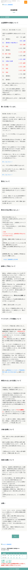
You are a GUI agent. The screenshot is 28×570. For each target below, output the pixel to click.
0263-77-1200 (6, 549)
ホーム (2, 17)
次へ (15, 536)
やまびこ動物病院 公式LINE (11, 259)
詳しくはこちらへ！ (7, 161)
